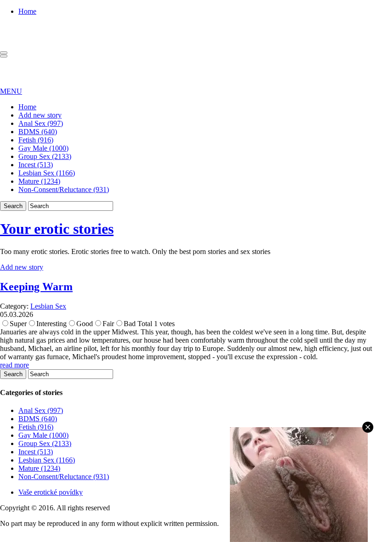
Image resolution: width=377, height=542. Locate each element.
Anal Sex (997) (40, 123)
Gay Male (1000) (43, 148)
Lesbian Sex (48, 306)
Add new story (40, 115)
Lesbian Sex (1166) (46, 173)
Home (27, 11)
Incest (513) (35, 165)
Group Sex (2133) (44, 156)
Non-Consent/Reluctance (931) (63, 189)
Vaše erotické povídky (50, 492)
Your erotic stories (57, 228)
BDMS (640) (37, 132)
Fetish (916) (35, 140)
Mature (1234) (39, 181)
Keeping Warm (36, 287)
